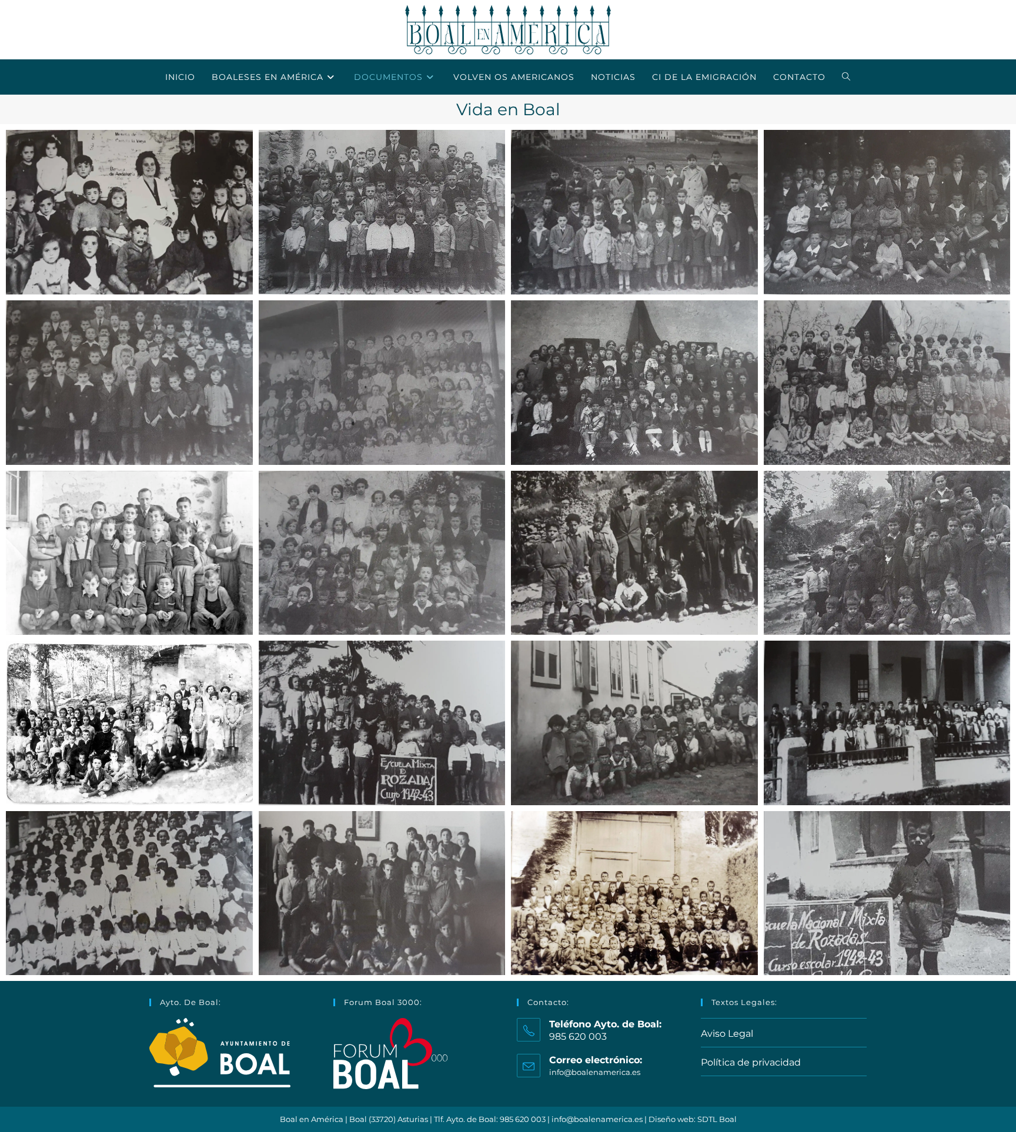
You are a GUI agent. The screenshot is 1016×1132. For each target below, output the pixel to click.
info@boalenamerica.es (594, 1072)
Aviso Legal (727, 1033)
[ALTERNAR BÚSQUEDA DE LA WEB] (846, 77)
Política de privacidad (751, 1062)
